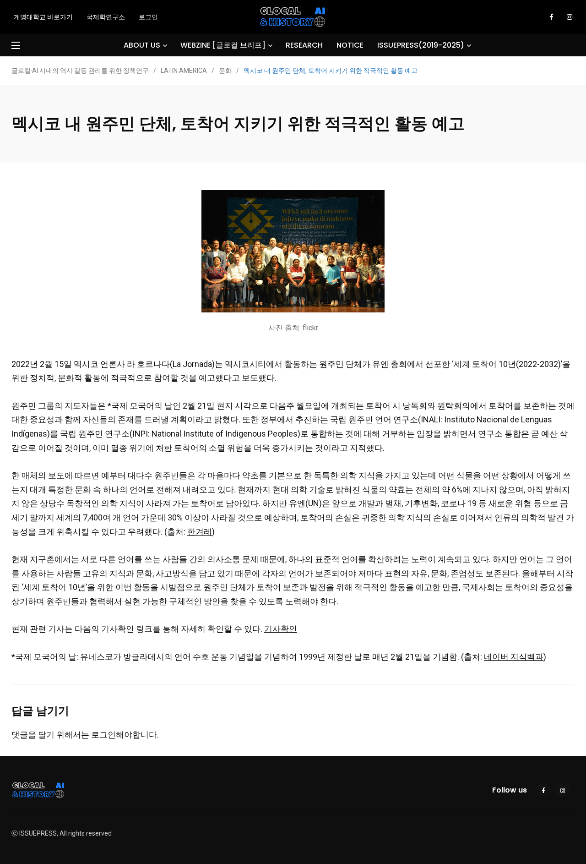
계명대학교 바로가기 (43, 17)
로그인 (148, 17)
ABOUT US (142, 45)
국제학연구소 (106, 17)
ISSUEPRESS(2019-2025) (420, 45)
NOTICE (350, 45)
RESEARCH (304, 45)
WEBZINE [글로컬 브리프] (223, 45)
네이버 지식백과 (513, 657)
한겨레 (199, 531)
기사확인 (280, 629)
